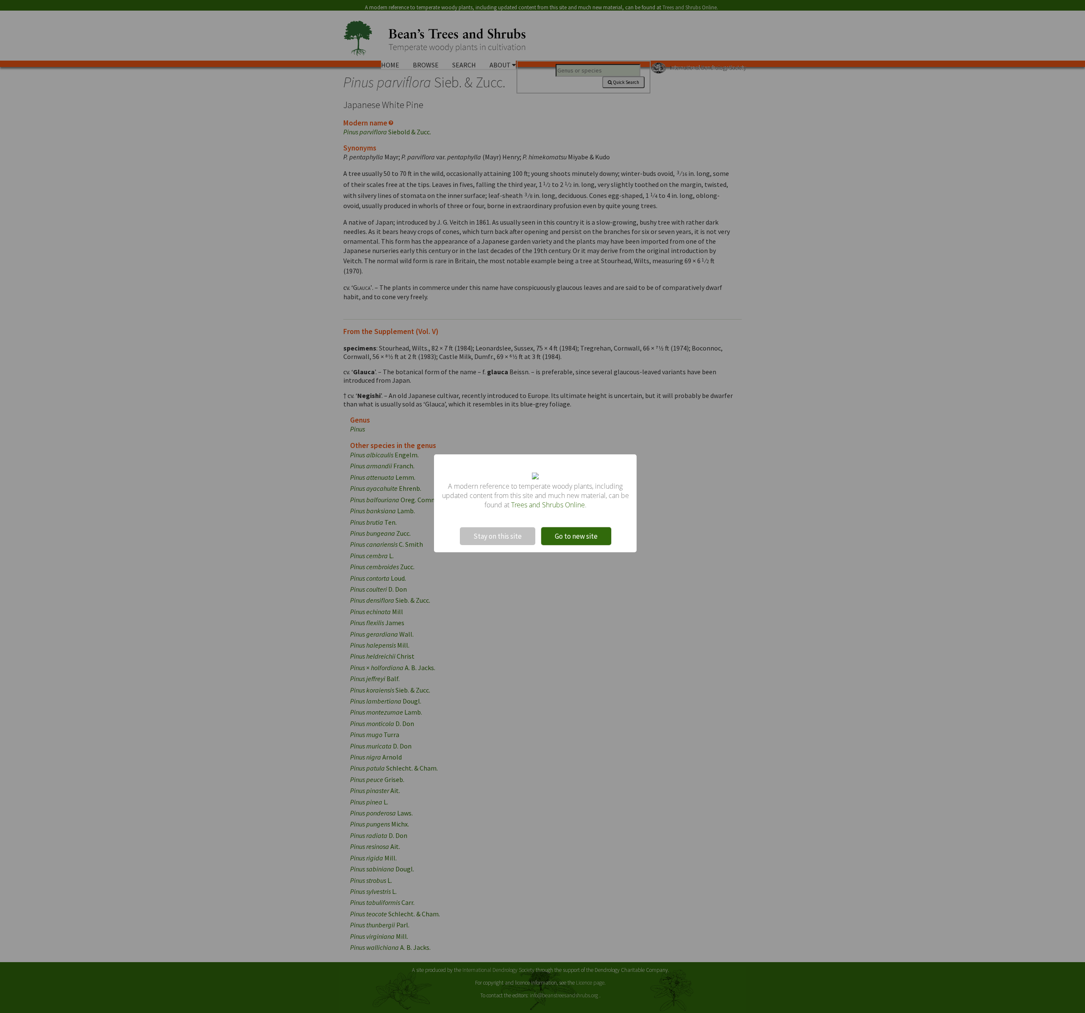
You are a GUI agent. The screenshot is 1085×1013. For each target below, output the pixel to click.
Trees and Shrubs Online (548, 504)
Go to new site (576, 536)
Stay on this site (497, 536)
